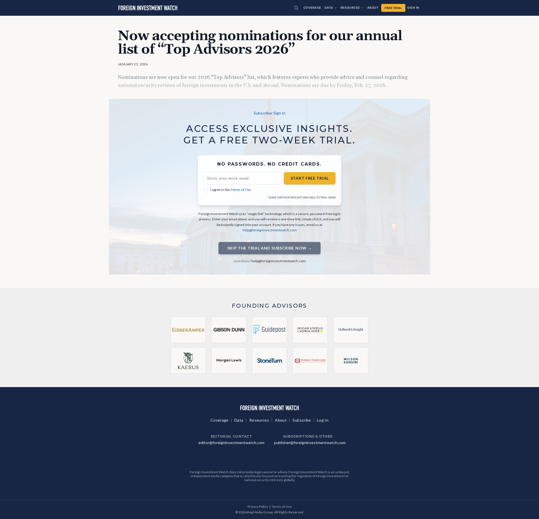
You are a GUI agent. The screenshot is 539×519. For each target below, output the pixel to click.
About (373, 8)
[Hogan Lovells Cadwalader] (310, 330)
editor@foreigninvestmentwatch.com (231, 442)
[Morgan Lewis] (228, 360)
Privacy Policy (258, 506)
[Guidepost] (269, 330)
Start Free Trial (310, 178)
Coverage (312, 8)
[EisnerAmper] (188, 330)
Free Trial (393, 8)
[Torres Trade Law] (310, 360)
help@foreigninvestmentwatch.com (270, 230)
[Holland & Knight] (350, 330)
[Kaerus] (188, 360)
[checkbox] (206, 190)
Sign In (413, 8)
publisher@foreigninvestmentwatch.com (310, 442)
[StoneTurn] (269, 360)
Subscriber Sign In (270, 113)
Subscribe (302, 420)
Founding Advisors (269, 305)
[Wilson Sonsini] (350, 360)
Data (329, 8)
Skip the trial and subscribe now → (269, 248)
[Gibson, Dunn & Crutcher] (228, 330)
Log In (322, 420)
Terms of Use (241, 190)
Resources (350, 8)
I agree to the (230, 190)
